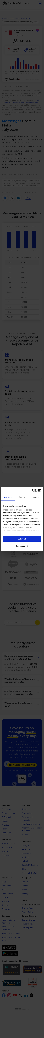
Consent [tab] (8, 497)
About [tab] (36, 497)
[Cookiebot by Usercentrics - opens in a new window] (31, 490)
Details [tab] (22, 497)
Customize (20, 546)
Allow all (22, 539)
